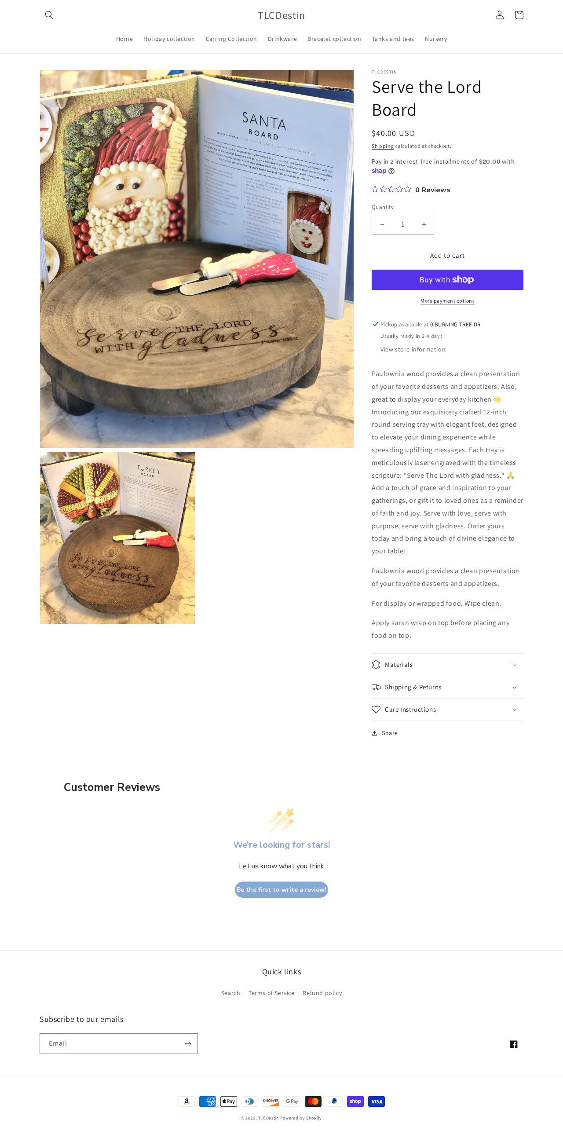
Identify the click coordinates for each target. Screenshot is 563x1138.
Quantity (383, 207)
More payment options (447, 300)
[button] (49, 15)
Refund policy (322, 993)
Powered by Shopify (301, 1118)
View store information (413, 349)
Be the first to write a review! (281, 890)
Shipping (383, 146)
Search (231, 993)
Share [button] (390, 733)
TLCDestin (269, 1118)
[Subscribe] (187, 1043)
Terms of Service (272, 993)
